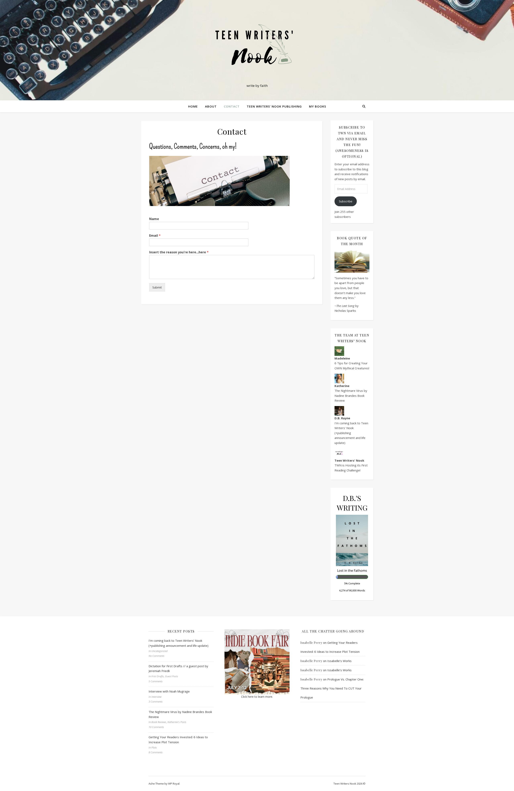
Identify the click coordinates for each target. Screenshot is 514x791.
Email (155, 236)
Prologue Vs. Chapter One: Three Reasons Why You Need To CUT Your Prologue (332, 688)
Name (154, 219)
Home (193, 106)
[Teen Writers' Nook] (257, 46)
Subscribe (345, 201)
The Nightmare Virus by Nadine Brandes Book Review (351, 395)
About (211, 106)
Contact (232, 106)
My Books (317, 106)
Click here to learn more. (257, 697)
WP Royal (173, 783)
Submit (157, 287)
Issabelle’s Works (339, 661)
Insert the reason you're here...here (179, 252)
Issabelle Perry (311, 643)
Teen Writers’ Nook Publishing (274, 106)
